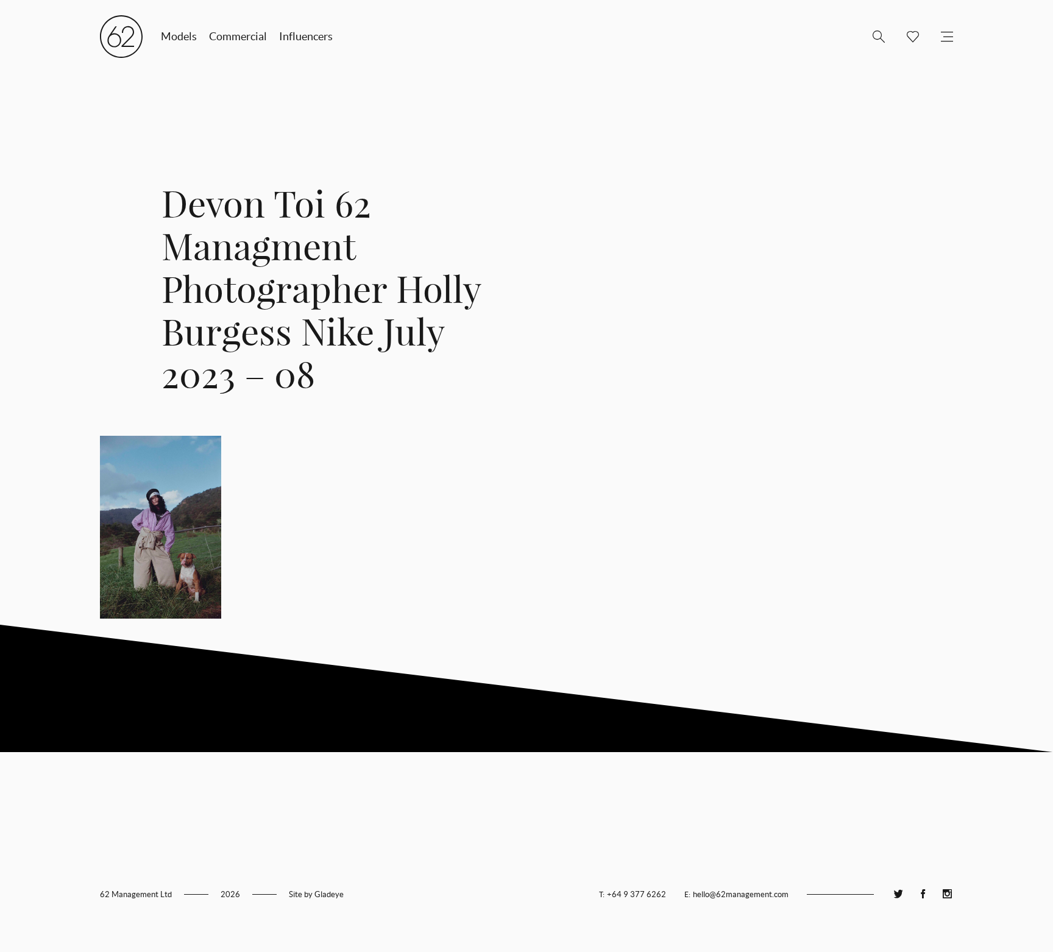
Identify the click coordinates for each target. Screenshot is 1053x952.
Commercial (238, 36)
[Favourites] (908, 37)
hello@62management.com (741, 894)
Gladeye (329, 894)
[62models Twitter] (898, 894)
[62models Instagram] (947, 894)
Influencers (306, 36)
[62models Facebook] (922, 894)
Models (179, 36)
